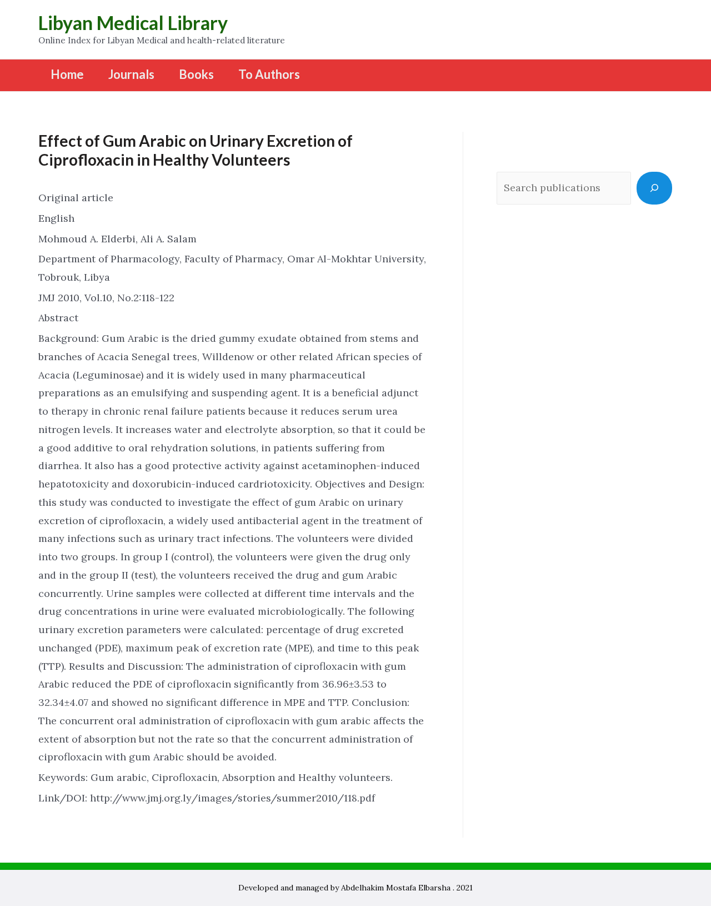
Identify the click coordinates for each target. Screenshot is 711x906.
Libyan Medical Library (133, 22)
